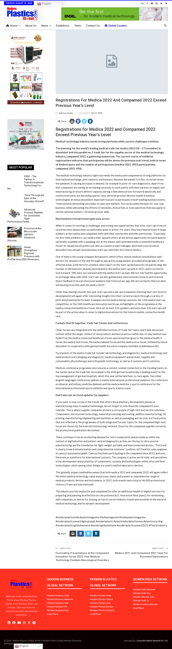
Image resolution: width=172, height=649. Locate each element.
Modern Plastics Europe (101, 606)
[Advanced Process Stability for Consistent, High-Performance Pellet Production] (14, 213)
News (44, 25)
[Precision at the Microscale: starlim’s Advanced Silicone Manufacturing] (14, 232)
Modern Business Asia (58, 610)
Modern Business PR (57, 606)
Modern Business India (58, 595)
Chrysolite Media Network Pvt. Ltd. (152, 641)
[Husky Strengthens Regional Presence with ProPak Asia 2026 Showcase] (14, 251)
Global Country (117, 25)
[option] (25, 218)
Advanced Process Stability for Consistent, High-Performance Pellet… (25, 215)
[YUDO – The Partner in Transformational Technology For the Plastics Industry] (14, 180)
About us (30, 25)
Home (13, 25)
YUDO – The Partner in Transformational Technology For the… (25, 182)
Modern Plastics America (102, 610)
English (46, 3)
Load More (52, 614)
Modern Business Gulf (57, 603)
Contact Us (93, 25)
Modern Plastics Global (101, 599)
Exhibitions (62, 25)
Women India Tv (141, 600)
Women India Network (144, 589)
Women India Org (141, 593)
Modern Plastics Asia (100, 603)
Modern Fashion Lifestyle (145, 604)
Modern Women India (144, 596)
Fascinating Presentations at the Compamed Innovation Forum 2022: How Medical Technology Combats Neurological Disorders (82, 557)
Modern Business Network (60, 599)
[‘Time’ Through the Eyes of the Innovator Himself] (14, 199)
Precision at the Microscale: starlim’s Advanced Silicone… (24, 234)
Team (77, 25)
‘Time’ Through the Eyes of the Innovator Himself (34, 198)
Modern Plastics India (100, 595)
